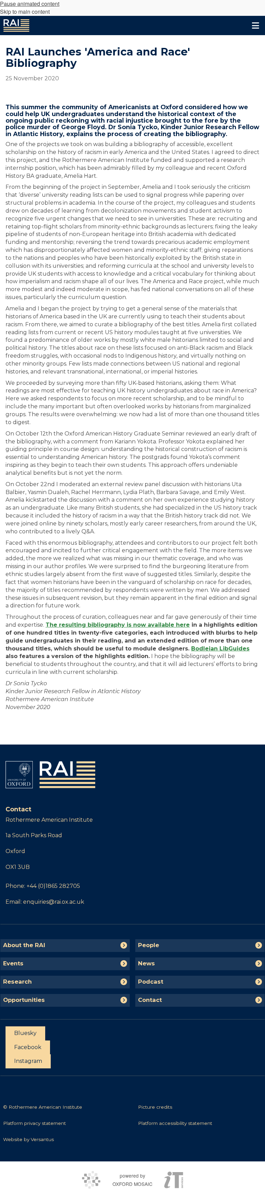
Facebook (27, 1047)
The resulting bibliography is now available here (118, 625)
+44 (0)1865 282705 (53, 886)
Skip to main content (25, 12)
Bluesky (25, 1033)
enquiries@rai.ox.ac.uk (53, 902)
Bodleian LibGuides (220, 648)
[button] (255, 25)
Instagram (28, 1061)
